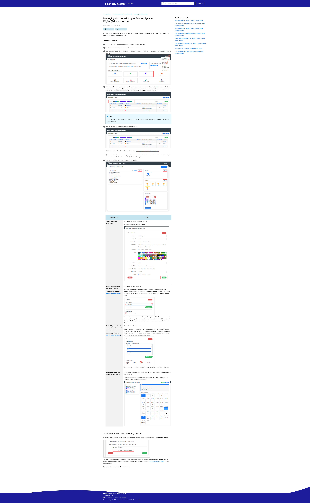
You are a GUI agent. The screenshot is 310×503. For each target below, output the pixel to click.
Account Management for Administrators (122, 14)
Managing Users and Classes (141, 14)
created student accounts (113, 335)
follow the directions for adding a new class (147, 151)
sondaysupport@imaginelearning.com (116, 493)
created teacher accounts (113, 293)
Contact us (200, 3)
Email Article (122, 29)
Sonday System (107, 14)
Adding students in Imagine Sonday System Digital (189, 20)
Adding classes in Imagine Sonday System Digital (188, 48)
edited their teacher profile (156, 461)
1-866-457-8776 (109, 495)
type (157, 86)
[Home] (115, 3)
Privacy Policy (107, 500)
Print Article (110, 29)
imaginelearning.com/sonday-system (115, 497)
